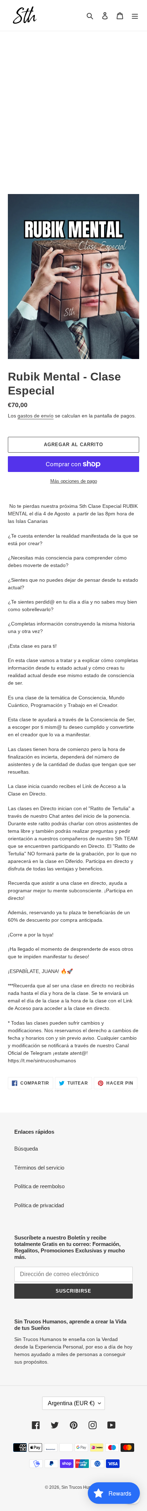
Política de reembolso (39, 1186)
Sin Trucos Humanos (81, 1487)
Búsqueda (26, 1149)
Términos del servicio (39, 1168)
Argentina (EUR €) (71, 1403)
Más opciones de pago (73, 481)
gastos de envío (35, 416)
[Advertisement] (73, 109)
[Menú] (134, 15)
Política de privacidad (39, 1205)
